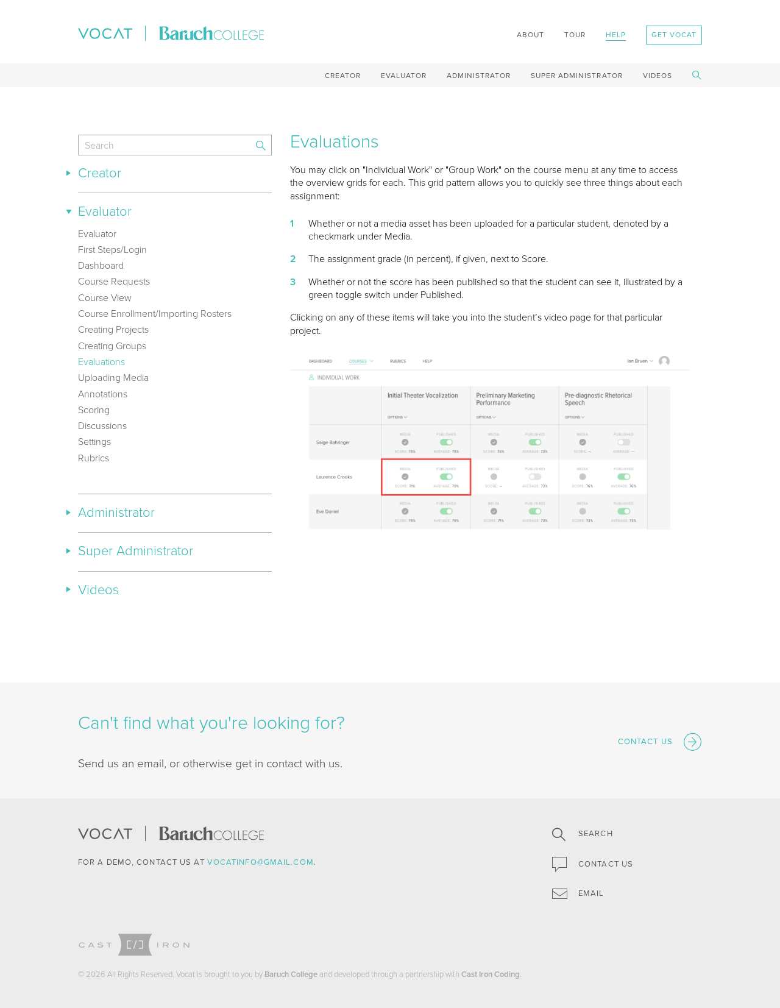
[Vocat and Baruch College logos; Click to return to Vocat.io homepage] (171, 32)
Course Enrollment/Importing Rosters (155, 314)
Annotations (102, 394)
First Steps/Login (112, 250)
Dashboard (101, 266)
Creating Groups (112, 346)
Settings (94, 442)
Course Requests (114, 281)
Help (616, 34)
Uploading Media (113, 378)
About (530, 34)
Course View (105, 298)
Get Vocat (674, 34)
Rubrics (93, 458)
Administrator (479, 75)
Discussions (102, 426)
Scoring (94, 410)
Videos (657, 75)
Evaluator (404, 75)
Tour (575, 34)
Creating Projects (113, 330)
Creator (343, 75)
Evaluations (101, 362)
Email (590, 893)
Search (594, 834)
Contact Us (604, 864)
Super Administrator (576, 75)
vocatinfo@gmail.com (260, 862)
